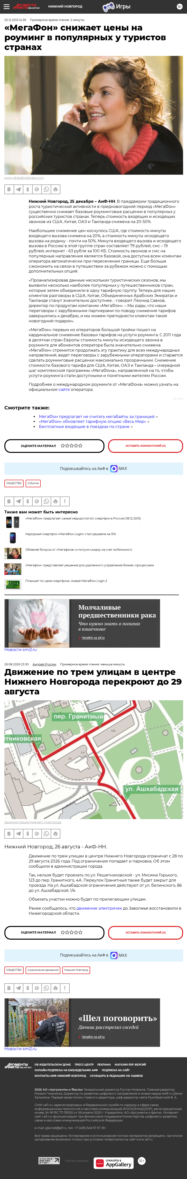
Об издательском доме (53, 1064)
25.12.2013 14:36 (15, 20)
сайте (64, 389)
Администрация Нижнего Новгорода (32, 822)
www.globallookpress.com (24, 178)
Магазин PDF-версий (130, 1064)
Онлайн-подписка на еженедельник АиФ (66, 1070)
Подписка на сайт (116, 1070)
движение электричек (99, 908)
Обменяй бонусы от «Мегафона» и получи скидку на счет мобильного (78, 549)
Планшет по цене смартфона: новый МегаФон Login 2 (66, 581)
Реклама (104, 1064)
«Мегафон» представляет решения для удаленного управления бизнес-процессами (89, 565)
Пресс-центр (84, 1064)
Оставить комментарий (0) (146, 445)
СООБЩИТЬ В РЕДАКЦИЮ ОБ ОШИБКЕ (116, 1075)
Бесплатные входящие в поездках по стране (84, 426)
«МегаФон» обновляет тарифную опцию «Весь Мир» (92, 421)
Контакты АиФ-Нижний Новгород (60, 1075)
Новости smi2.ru (20, 649)
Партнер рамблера (76, 1160)
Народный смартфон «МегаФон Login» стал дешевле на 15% (70, 534)
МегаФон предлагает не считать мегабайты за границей (97, 416)
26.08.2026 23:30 (16, 664)
